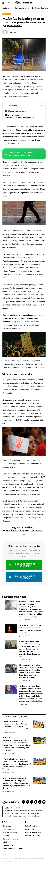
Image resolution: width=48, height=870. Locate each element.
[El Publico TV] (24, 2)
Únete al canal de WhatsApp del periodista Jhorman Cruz (22, 154)
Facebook (11, 530)
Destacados (39, 762)
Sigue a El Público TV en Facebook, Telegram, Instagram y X (19, 116)
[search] (44, 2)
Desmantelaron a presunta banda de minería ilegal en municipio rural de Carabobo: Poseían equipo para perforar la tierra (16, 783)
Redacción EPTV (14, 32)
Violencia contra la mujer (16, 111)
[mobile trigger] (4, 2)
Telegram (23, 530)
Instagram (37, 530)
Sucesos (6, 14)
